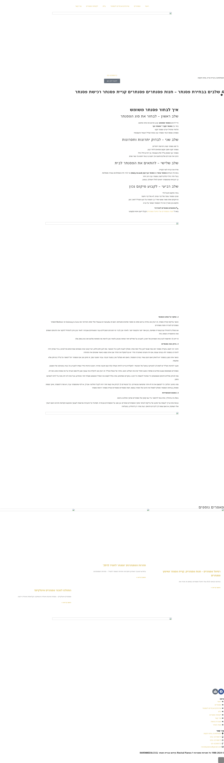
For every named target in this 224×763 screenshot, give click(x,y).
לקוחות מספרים (92, 6)
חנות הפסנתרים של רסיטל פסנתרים (160, 211)
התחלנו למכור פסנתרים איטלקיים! (52, 590)
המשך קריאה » (215, 588)
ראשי (147, 6)
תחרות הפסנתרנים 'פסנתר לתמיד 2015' (124, 565)
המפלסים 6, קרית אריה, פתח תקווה (211, 78)
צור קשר (78, 6)
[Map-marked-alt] (215, 691)
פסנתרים (137, 6)
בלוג (104, 6)
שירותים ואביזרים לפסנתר (119, 6)
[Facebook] (221, 691)
